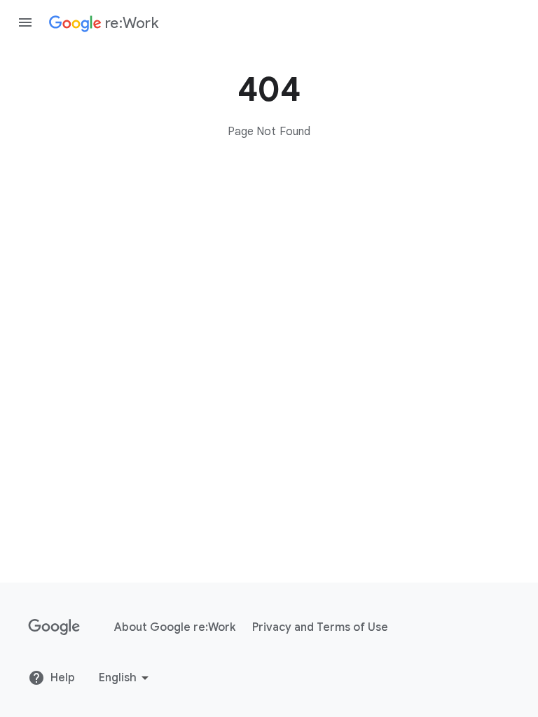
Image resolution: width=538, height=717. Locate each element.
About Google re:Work (174, 627)
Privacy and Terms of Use (320, 627)
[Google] (54, 627)
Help (62, 678)
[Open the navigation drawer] (25, 22)
